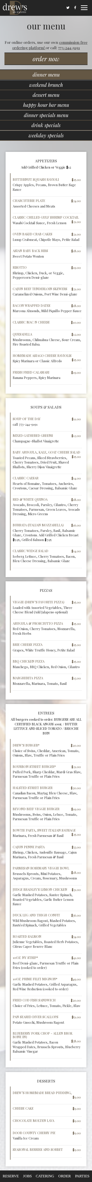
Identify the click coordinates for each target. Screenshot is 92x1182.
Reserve (11, 1176)
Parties (82, 1176)
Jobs (27, 1176)
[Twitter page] (67, 7)
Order (64, 1176)
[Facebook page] (75, 7)
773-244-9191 (69, 47)
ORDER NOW (46, 59)
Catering (45, 1176)
